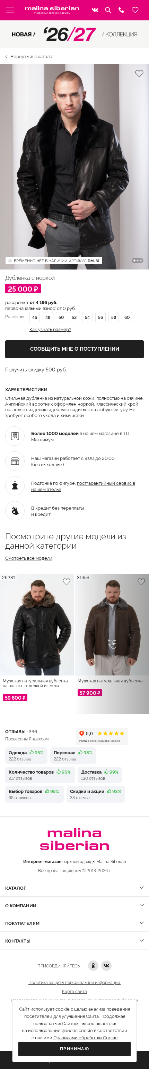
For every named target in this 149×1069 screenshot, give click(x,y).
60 (127, 317)
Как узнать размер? (50, 329)
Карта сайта (74, 991)
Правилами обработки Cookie (85, 1037)
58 (113, 317)
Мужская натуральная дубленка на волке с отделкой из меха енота (35, 683)
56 (100, 317)
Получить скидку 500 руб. (36, 369)
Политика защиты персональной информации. (74, 982)
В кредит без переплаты (57, 507)
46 (34, 317)
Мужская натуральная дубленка (110, 680)
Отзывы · (21, 731)
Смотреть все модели (28, 558)
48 (47, 317)
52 (74, 317)
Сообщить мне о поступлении (74, 349)
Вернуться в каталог (32, 56)
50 (61, 317)
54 (87, 317)
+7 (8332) (121, 10)
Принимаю (74, 1049)
